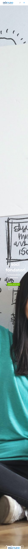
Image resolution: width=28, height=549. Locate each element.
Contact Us (14, 288)
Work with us (13, 284)
